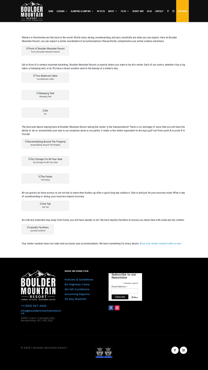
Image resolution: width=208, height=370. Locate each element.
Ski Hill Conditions (77, 289)
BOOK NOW (182, 11)
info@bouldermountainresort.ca (41, 312)
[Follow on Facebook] (111, 307)
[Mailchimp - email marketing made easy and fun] (134, 299)
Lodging (60, 11)
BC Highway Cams (77, 284)
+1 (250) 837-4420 (34, 306)
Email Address (119, 286)
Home (50, 11)
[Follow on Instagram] (117, 307)
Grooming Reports (77, 294)
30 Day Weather (75, 299)
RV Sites (101, 11)
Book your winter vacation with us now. (161, 243)
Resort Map (138, 11)
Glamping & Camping (81, 11)
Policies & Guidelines (79, 279)
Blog (149, 11)
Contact (159, 11)
